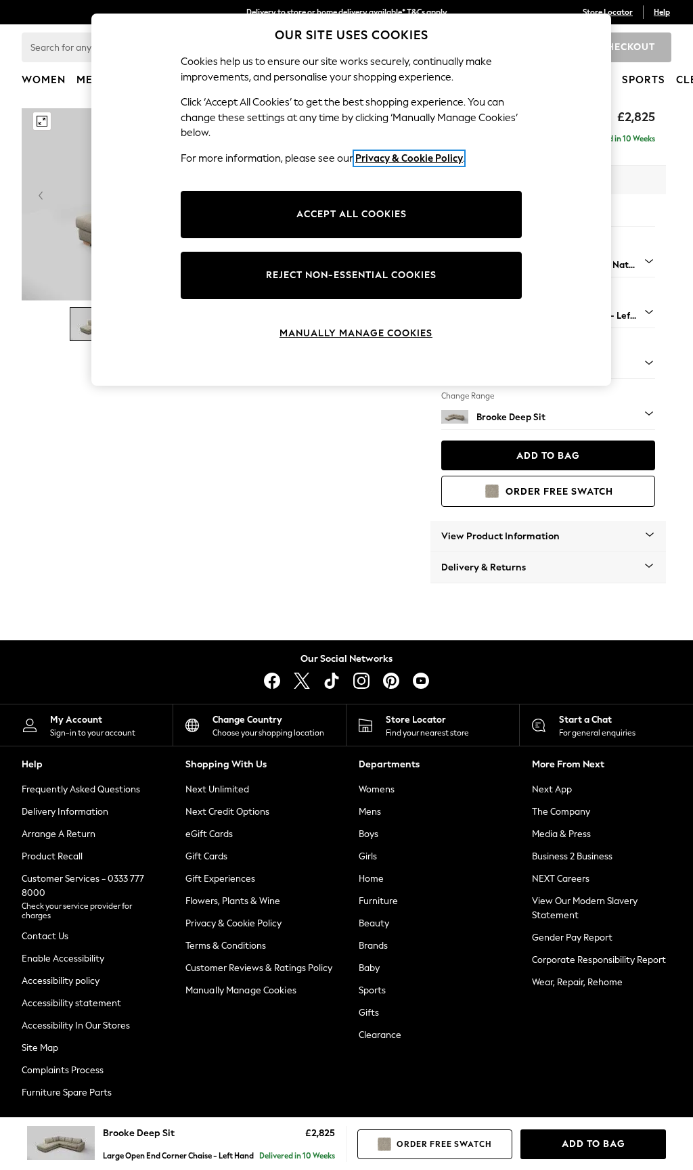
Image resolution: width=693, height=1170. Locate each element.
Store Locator (608, 12)
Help (662, 12)
